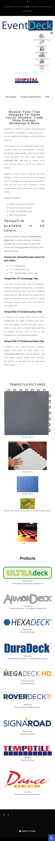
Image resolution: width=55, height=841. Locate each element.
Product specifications (31, 97)
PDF (47, 97)
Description (11, 97)
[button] (51, 837)
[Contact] (8, 815)
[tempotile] (26, 80)
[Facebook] (4, 815)
